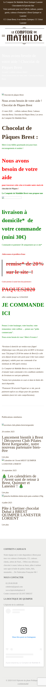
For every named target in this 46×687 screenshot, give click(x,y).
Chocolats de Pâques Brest (24, 115)
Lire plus (5, 457)
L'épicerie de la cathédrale (14, 605)
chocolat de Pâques (10, 189)
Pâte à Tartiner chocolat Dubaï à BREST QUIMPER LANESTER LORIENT (21, 513)
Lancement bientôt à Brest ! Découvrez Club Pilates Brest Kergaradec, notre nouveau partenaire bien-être (22, 444)
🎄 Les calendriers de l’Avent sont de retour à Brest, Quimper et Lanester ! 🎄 (20, 481)
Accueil (5, 72)
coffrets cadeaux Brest (18, 72)
